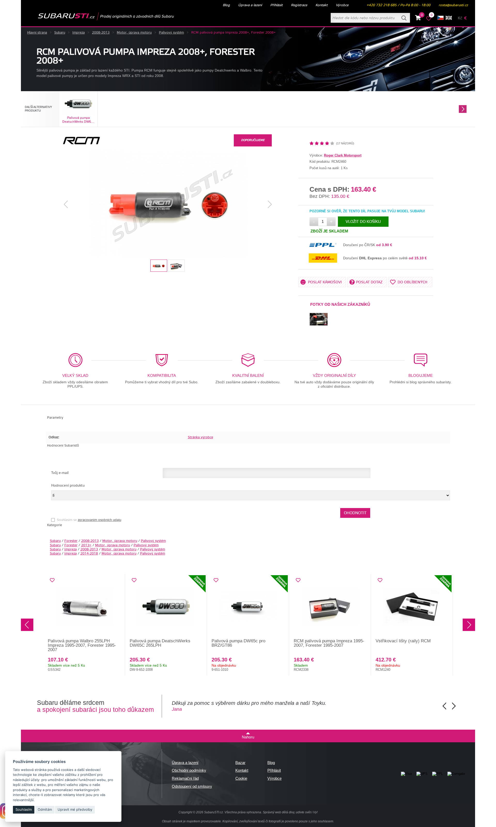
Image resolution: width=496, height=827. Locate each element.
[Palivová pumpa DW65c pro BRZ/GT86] (248, 606)
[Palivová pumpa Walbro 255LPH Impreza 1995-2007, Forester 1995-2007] (84, 606)
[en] (449, 18)
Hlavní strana (37, 32)
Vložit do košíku (363, 221)
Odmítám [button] (45, 809)
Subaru (59, 32)
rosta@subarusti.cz (453, 5)
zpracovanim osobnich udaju (99, 520)
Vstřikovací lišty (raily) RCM (403, 640)
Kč (460, 18)
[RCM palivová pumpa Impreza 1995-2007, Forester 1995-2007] (330, 606)
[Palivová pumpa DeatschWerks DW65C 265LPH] (166, 606)
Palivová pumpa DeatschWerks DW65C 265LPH (160, 643)
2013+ (86, 545)
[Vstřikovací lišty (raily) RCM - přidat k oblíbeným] (380, 580)
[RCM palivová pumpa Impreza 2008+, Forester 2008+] (168, 204)
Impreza (78, 32)
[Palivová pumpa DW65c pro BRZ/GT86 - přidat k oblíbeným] (216, 580)
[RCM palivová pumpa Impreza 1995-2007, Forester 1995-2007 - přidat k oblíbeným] (298, 580)
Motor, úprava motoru (134, 32)
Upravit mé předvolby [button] (75, 809)
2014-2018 (89, 553)
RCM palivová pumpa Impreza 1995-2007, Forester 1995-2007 (329, 643)
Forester (71, 541)
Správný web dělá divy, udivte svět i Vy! (290, 812)
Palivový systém (171, 32)
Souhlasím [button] (24, 809)
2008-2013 (101, 32)
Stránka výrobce (200, 437)
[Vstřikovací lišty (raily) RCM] (412, 606)
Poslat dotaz (369, 282)
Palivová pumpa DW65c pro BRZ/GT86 (238, 643)
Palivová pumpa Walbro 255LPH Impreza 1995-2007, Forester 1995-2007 (82, 645)
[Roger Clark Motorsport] (81, 145)
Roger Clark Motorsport (342, 155)
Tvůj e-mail (59, 473)
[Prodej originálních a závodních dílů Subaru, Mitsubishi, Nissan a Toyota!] (97, 16)
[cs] (440, 18)
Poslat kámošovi (325, 282)
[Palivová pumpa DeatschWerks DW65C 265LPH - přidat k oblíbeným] (134, 580)
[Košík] (418, 19)
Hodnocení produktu (68, 485)
